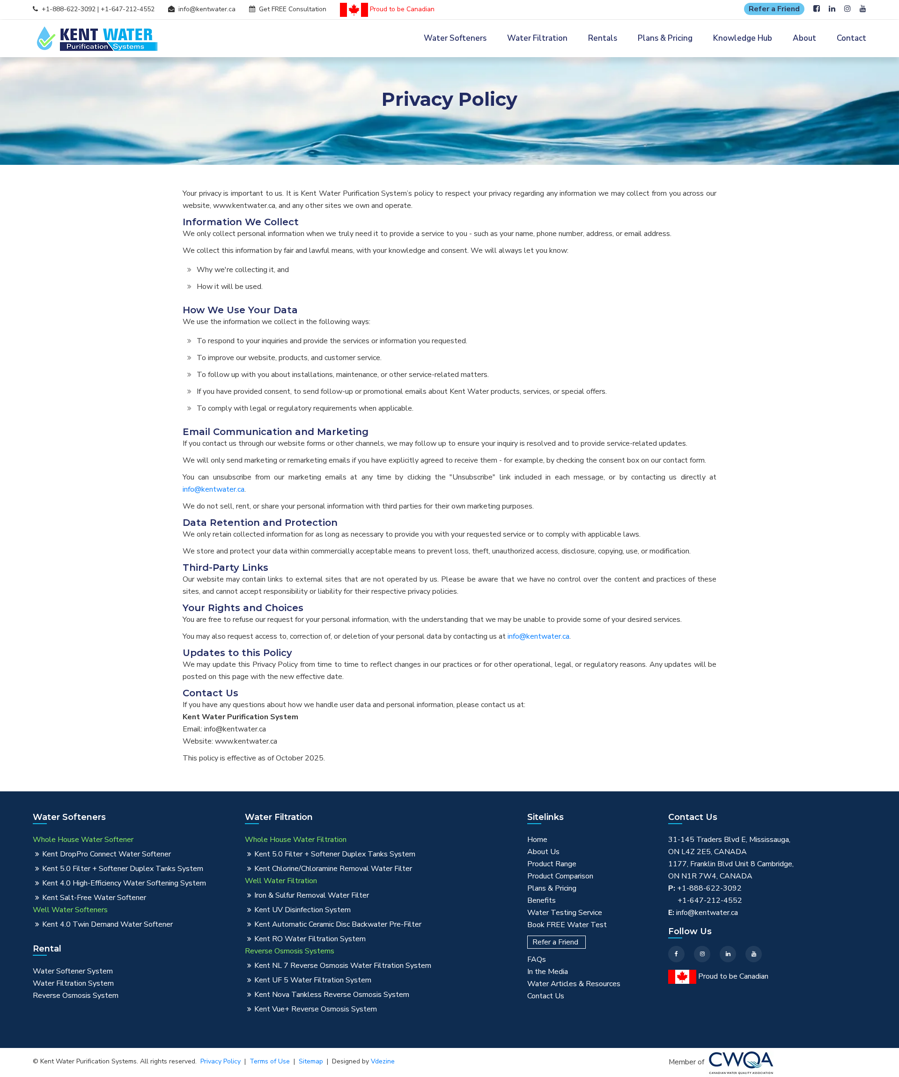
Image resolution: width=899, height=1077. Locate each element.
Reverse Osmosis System (75, 995)
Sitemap (311, 1061)
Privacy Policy (220, 1061)
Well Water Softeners (70, 910)
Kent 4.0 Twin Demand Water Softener (107, 924)
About (804, 38)
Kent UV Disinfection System (302, 910)
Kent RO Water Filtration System (310, 939)
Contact (851, 38)
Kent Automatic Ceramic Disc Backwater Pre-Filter (337, 924)
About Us (543, 852)
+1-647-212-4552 (128, 9)
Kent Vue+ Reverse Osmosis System (315, 1009)
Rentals (602, 38)
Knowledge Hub (742, 38)
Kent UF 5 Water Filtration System (312, 980)
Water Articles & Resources (573, 984)
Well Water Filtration (281, 881)
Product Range (551, 864)
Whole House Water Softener (83, 839)
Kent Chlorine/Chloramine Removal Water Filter (333, 868)
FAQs (536, 959)
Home (537, 839)
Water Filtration (537, 38)
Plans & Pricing (665, 38)
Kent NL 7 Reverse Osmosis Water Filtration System (342, 965)
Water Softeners (455, 38)
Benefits (541, 900)
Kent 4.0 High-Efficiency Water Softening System (124, 883)
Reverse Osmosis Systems (289, 951)
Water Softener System (73, 971)
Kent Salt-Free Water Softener (94, 898)
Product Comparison (560, 876)
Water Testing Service (564, 912)
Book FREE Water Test (567, 925)
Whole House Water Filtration (295, 839)
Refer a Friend (774, 9)
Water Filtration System (73, 983)
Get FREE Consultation (292, 9)
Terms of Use (270, 1061)
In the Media (547, 971)
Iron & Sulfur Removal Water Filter (311, 895)
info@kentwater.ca (207, 9)
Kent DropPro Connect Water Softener (106, 854)
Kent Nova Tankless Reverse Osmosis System (331, 994)
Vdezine (383, 1061)
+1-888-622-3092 (69, 9)
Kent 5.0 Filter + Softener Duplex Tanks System (122, 868)
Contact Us (545, 996)
